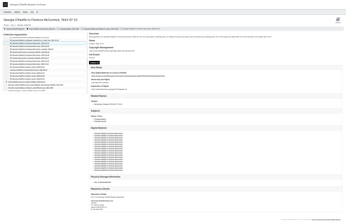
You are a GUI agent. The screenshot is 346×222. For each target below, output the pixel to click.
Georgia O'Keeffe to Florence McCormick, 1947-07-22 (30, 61)
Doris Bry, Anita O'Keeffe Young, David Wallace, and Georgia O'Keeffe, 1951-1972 (35, 85)
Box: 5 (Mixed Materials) (103, 182)
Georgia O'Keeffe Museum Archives (28, 4)
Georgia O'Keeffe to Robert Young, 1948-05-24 (28, 67)
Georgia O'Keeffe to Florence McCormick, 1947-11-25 (30, 64)
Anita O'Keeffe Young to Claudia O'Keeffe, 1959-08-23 (26, 82)
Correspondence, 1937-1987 (69, 29)
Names (25, 12)
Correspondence (100, 119)
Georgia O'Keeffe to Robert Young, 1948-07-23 (28, 73)
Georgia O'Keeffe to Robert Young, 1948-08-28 (28, 76)
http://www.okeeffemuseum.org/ (102, 201)
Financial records (100, 121)
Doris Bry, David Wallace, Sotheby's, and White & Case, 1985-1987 (30, 88)
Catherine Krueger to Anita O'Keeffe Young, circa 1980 (26, 91)
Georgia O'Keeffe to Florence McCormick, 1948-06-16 (28, 70)
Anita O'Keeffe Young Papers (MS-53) (42, 29)
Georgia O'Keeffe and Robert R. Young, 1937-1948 (101, 29)
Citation (338, 23)
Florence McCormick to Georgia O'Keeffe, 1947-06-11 (30, 58)
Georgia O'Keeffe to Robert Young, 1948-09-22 (28, 79)
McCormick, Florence (102, 104)
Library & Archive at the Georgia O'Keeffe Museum (326, 219)
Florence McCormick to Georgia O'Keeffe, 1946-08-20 (30, 52)
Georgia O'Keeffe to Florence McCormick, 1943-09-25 (30, 46)
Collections (7, 12)
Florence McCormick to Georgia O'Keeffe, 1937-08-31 (30, 37)
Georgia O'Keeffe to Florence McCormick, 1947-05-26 (30, 55)
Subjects (17, 12)
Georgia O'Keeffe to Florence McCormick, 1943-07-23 (30, 43)
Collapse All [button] (94, 63)
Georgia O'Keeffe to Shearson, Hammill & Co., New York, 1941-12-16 (35, 40)
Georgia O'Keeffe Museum (15, 29)
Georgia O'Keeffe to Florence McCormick (109, 133)
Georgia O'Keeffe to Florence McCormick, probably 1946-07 (32, 49)
